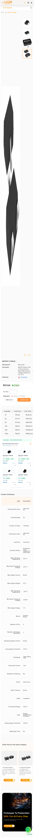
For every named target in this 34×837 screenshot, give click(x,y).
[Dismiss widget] (31, 827)
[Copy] (16, 361)
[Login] (31, 2)
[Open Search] (24, 2)
